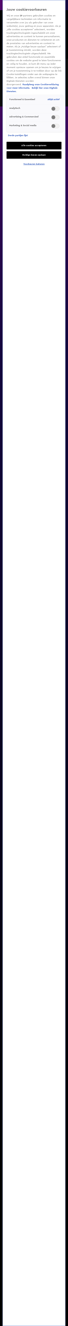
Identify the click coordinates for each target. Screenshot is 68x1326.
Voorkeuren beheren (34, 164)
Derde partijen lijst (18, 135)
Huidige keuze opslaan (34, 155)
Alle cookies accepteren (33, 146)
